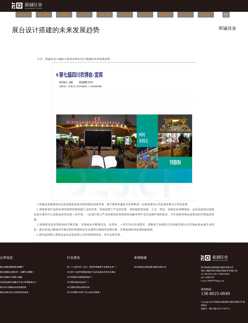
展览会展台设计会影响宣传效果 (14, 292)
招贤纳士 (145, 14)
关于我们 (185, 14)
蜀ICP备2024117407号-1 (219, 308)
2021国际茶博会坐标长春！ (79, 287)
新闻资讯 (165, 14)
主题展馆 (64, 14)
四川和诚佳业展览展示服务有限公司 (150, 267)
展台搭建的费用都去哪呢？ (12, 267)
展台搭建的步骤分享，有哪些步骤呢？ (17, 272)
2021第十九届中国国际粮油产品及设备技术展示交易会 (91, 272)
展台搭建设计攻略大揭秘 (11, 277)
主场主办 (124, 14)
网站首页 (23, 14)
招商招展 (104, 14)
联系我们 (205, 14)
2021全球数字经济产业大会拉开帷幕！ (84, 292)
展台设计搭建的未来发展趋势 (13, 287)
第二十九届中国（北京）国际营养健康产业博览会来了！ (92, 267)
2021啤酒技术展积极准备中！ (80, 277)
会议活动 (84, 14)
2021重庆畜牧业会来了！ (78, 282)
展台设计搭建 (83, 59)
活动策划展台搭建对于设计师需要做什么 (18, 282)
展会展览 (43, 14)
